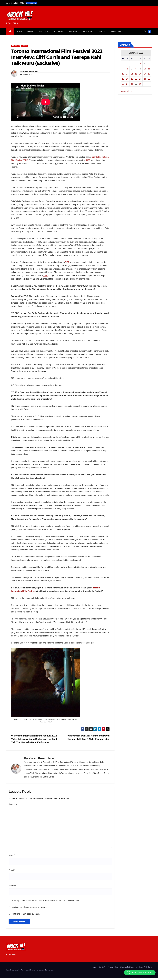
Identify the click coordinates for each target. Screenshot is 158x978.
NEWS (30, 31)
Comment (13, 804)
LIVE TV (101, 31)
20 (127, 79)
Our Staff (102, 967)
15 (136, 74)
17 (145, 74)
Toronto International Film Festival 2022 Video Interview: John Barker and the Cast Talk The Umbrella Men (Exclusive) (34, 739)
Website (12, 885)
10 (145, 69)
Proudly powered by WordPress (17, 970)
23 (140, 79)
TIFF (25, 160)
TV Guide (87, 31)
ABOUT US (115, 31)
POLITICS (43, 31)
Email (12, 870)
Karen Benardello (30, 71)
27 (127, 84)
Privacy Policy (113, 967)
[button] (145, 32)
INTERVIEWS (16, 45)
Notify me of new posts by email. (26, 914)
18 (149, 74)
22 (136, 79)
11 (149, 69)
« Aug (123, 91)
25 (149, 79)
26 (123, 84)
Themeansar (48, 970)
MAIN (19, 31)
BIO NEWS (59, 31)
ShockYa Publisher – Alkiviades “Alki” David (136, 967)
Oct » (129, 91)
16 (140, 74)
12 (123, 74)
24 (145, 79)
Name (12, 855)
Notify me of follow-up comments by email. (30, 907)
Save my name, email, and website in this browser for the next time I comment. (46, 901)
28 (132, 84)
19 (123, 79)
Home (94, 967)
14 (132, 74)
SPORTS (73, 31)
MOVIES (24, 45)
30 (140, 84)
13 (127, 74)
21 (132, 79)
